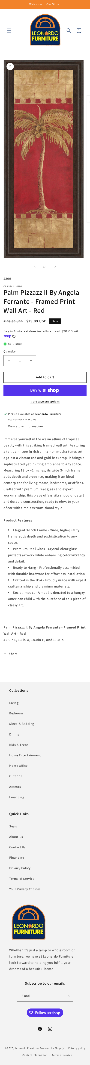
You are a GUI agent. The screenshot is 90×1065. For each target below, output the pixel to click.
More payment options (45, 401)
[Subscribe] (68, 996)
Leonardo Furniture (27, 1048)
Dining (14, 734)
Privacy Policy (19, 868)
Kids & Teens (18, 745)
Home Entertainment (25, 755)
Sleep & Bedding (21, 724)
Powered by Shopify (52, 1048)
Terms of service (62, 1055)
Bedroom (16, 713)
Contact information (34, 1055)
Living (14, 703)
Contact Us (17, 847)
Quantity (9, 351)
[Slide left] (35, 267)
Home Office (18, 765)
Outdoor (15, 776)
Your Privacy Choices (25, 889)
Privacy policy (76, 1048)
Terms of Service (21, 879)
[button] (9, 30)
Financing (16, 797)
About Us (16, 837)
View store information (25, 426)
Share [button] (13, 654)
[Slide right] (55, 267)
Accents (15, 787)
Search (14, 826)
